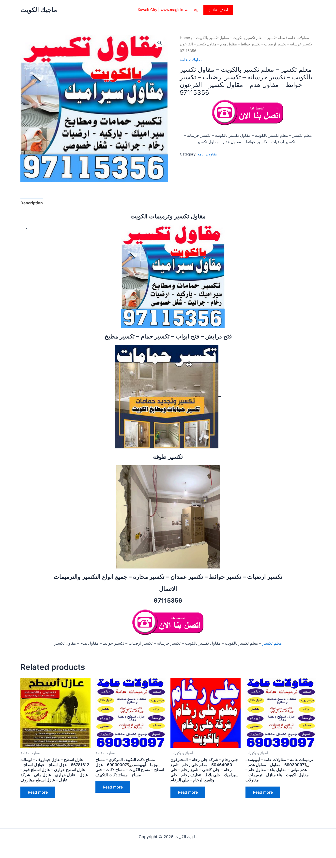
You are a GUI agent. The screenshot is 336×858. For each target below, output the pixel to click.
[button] (218, 10)
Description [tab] (31, 202)
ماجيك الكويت (38, 10)
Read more (38, 792)
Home (185, 38)
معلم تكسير (272, 643)
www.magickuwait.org (179, 9)
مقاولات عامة (298, 38)
